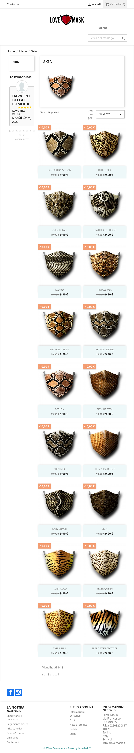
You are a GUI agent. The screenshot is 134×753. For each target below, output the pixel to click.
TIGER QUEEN (105, 588)
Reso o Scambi (15, 733)
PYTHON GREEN (59, 349)
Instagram (18, 692)
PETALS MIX (104, 289)
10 (23, 135)
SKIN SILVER (59, 528)
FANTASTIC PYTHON (59, 170)
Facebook (10, 692)
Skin (16, 62)
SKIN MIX (59, 469)
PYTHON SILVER (104, 349)
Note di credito (78, 724)
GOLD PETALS (59, 229)
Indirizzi (74, 729)
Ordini (73, 720)
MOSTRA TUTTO (22, 139)
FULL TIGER (104, 170)
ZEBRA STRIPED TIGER (104, 648)
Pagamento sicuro (17, 724)
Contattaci (13, 4)
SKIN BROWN (105, 409)
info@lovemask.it (114, 743)
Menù (102, 28)
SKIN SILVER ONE (105, 469)
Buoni (73, 733)
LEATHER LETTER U (105, 229)
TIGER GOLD (59, 588)
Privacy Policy (14, 728)
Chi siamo (12, 737)
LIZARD (59, 289)
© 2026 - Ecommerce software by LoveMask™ (67, 748)
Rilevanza (110, 114)
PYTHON (59, 409)
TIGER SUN (59, 648)
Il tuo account (81, 707)
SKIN (104, 528)
